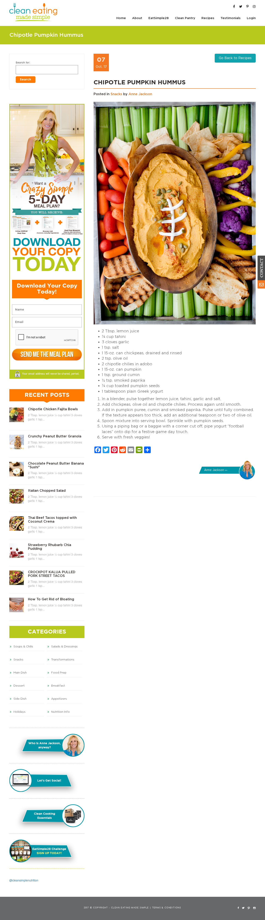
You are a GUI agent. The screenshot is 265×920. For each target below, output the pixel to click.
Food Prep (58, 672)
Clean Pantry (185, 18)
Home (121, 18)
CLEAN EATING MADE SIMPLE (130, 908)
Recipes (207, 18)
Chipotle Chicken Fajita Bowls (53, 409)
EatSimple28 (158, 18)
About (137, 18)
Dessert (19, 685)
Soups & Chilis (23, 646)
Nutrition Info (60, 711)
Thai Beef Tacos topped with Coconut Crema (52, 519)
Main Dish (20, 672)
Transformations (62, 659)
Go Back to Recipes (235, 58)
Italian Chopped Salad (47, 490)
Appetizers (59, 698)
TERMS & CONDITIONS (166, 908)
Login (251, 18)
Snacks (116, 94)
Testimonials (230, 18)
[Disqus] (175, 556)
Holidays (19, 711)
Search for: (23, 62)
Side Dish (19, 698)
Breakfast (58, 685)
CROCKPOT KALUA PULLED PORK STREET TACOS (51, 574)
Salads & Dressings (64, 646)
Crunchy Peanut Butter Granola (54, 436)
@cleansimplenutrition (23, 880)
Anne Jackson (140, 94)
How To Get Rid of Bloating (51, 599)
